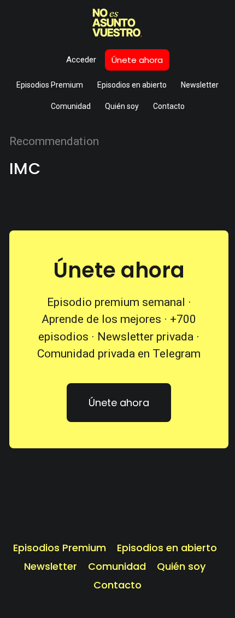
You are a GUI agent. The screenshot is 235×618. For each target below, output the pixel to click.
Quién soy (122, 106)
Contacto (169, 106)
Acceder (81, 60)
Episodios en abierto (132, 84)
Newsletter (200, 84)
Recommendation (54, 141)
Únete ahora (137, 60)
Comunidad (71, 106)
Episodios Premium (49, 84)
